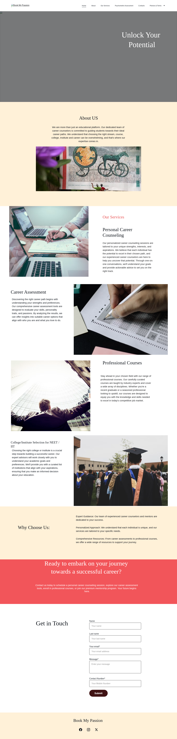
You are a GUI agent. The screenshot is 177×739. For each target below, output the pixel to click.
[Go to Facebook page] (82, 729)
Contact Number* (97, 678)
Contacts (141, 6)
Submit (98, 693)
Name (92, 621)
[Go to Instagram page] (90, 729)
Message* (93, 659)
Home (84, 6)
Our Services (105, 6)
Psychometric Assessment (124, 6)
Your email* (94, 646)
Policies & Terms (155, 6)
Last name (94, 634)
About (93, 6)
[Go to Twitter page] (96, 729)
